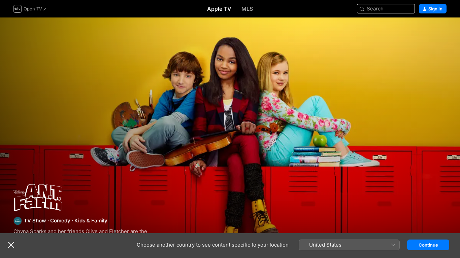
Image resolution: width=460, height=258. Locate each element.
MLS (247, 8)
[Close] (11, 245)
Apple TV (219, 8)
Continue (428, 245)
